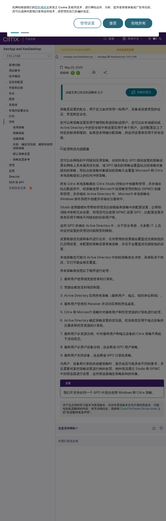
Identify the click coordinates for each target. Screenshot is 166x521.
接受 (113, 23)
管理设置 (87, 23)
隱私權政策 (42, 7)
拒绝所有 (138, 23)
